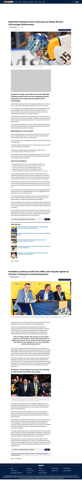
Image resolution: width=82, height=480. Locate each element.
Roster (35, 1)
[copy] (18, 30)
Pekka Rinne (20, 116)
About (12, 468)
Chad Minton (13, 27)
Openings (29, 468)
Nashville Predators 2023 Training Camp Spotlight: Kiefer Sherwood (28, 164)
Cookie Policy (54, 470)
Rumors (20, 1)
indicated (46, 432)
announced (14, 328)
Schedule (25, 1)
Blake (16, 419)
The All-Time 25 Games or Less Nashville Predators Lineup (26, 167)
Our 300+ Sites (54, 468)
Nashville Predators (17, 322)
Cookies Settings (42, 472)
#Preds (43, 150)
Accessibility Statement (16, 472)
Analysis (17, 261)
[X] (72, 1)
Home (12, 261)
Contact (40, 468)
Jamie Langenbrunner (44, 419)
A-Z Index (29, 472)
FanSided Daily (66, 468)
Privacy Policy (30, 470)
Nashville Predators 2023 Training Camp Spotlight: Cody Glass (27, 169)
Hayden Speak (27, 328)
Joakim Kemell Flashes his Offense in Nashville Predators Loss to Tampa (29, 171)
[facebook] (74, 1)
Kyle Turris (45, 120)
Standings (30, 1)
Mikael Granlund (15, 121)
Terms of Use (41, 470)
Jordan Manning (14, 276)
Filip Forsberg (47, 124)
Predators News (18, 458)
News (16, 1)
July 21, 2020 (32, 151)
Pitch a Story (14, 470)
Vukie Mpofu (28, 421)
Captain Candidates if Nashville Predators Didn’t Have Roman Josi (28, 165)
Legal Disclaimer (67, 470)
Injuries (40, 1)
